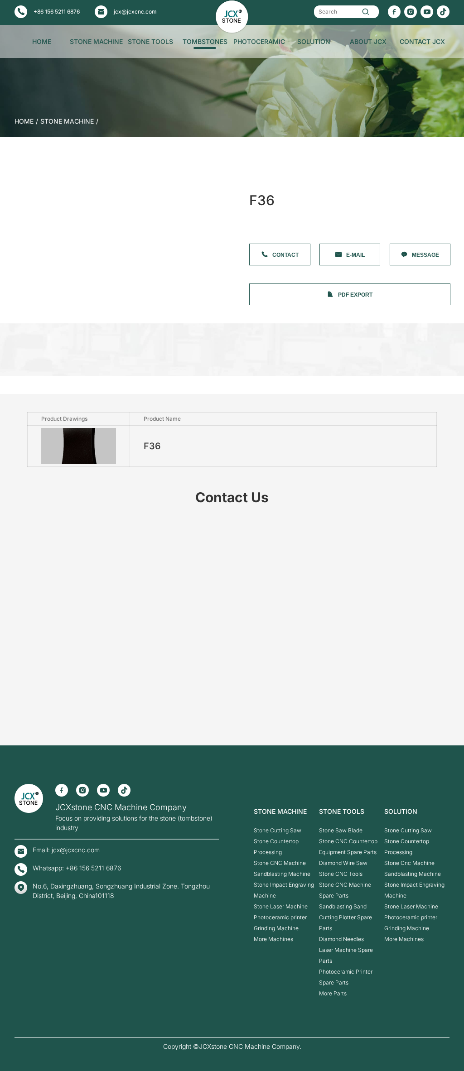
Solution (313, 41)
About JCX (368, 41)
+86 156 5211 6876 (57, 11)
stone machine (96, 41)
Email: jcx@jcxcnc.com (66, 850)
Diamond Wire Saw (343, 863)
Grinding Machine (276, 928)
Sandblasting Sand (343, 906)
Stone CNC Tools (340, 873)
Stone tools (341, 811)
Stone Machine (67, 121)
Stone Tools (150, 41)
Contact (285, 255)
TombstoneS (205, 41)
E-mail (355, 255)
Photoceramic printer (280, 917)
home (24, 121)
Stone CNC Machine (280, 863)
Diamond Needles (341, 939)
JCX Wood (42, 75)
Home (41, 41)
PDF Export (355, 295)
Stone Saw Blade (340, 830)
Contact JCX (422, 41)
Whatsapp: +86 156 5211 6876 (77, 868)
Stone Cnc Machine (409, 863)
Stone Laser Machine (281, 906)
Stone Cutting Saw (277, 830)
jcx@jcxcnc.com (135, 11)
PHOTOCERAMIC (259, 41)
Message (425, 255)
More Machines (273, 939)
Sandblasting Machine (282, 873)
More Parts (333, 993)
